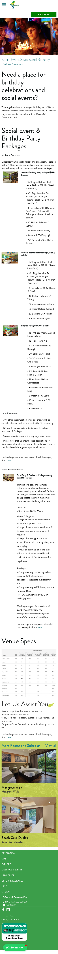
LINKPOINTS (8, 875)
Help (4, 886)
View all (50, 746)
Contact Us (11, 904)
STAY (4, 858)
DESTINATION (8, 853)
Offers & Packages (12, 880)
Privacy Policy (9, 916)
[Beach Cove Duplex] (29, 815)
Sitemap (6, 891)
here (9, 460)
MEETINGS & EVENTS (12, 869)
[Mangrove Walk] (29, 766)
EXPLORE (6, 864)
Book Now (44, 14)
